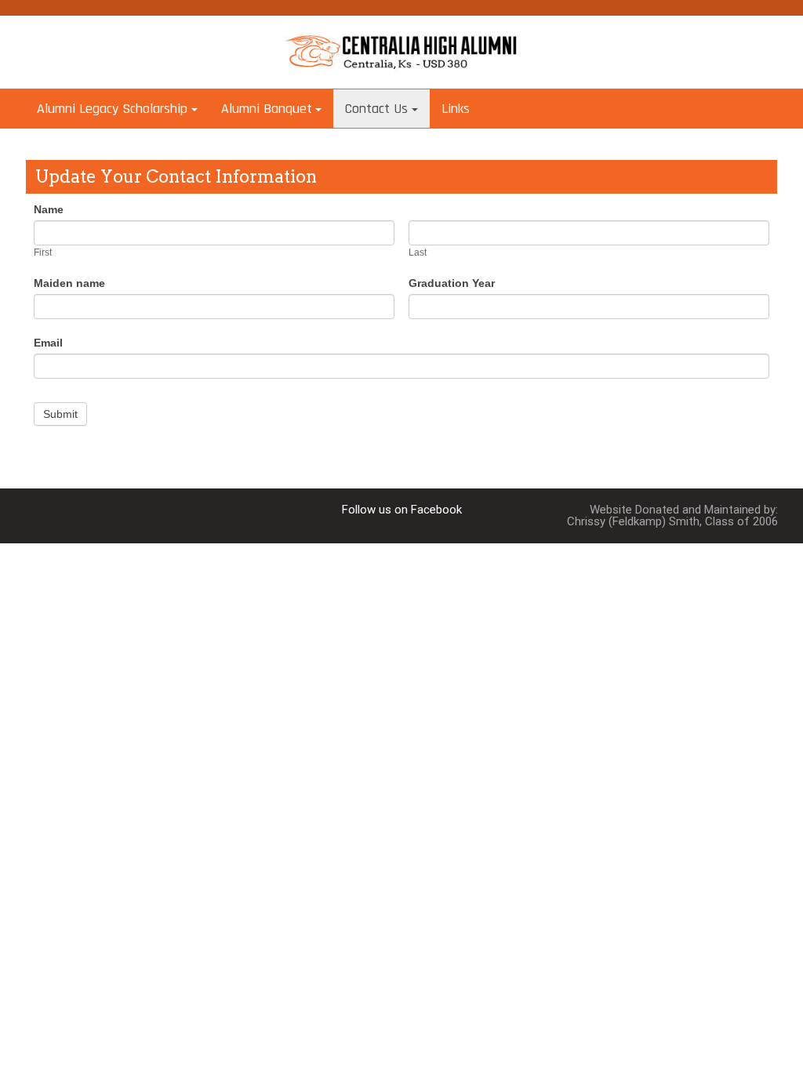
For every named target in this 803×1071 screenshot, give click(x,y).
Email (48, 342)
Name (49, 209)
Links (455, 109)
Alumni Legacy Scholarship (112, 109)
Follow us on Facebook (402, 510)
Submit (60, 414)
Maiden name (69, 283)
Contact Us (376, 109)
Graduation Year (452, 283)
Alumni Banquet (266, 109)
